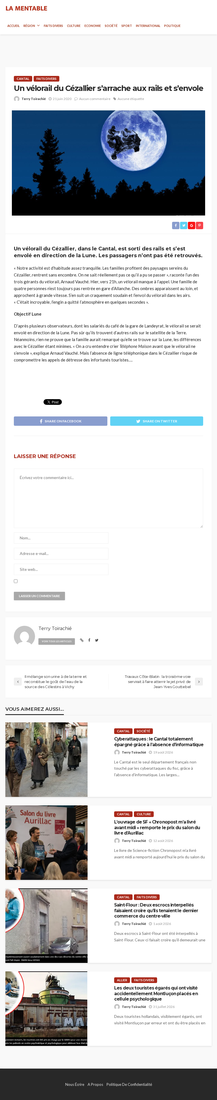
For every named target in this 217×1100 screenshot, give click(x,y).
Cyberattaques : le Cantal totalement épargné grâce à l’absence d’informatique (158, 741)
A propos (95, 1084)
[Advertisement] (108, 45)
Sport (126, 25)
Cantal (23, 78)
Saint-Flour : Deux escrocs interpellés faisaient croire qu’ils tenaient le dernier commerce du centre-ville (156, 910)
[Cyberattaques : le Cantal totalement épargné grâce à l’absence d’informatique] (46, 759)
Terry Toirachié (33, 99)
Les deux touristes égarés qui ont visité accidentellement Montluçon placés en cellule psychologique (156, 993)
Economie (92, 25)
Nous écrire (74, 1084)
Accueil (13, 25)
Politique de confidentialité (129, 1084)
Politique (172, 25)
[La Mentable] (26, 8)
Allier (122, 980)
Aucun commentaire (94, 99)
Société (111, 25)
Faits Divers (53, 25)
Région (29, 25)
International (148, 25)
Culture (74, 25)
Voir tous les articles (56, 641)
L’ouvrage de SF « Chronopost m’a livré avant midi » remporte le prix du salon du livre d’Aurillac (157, 827)
